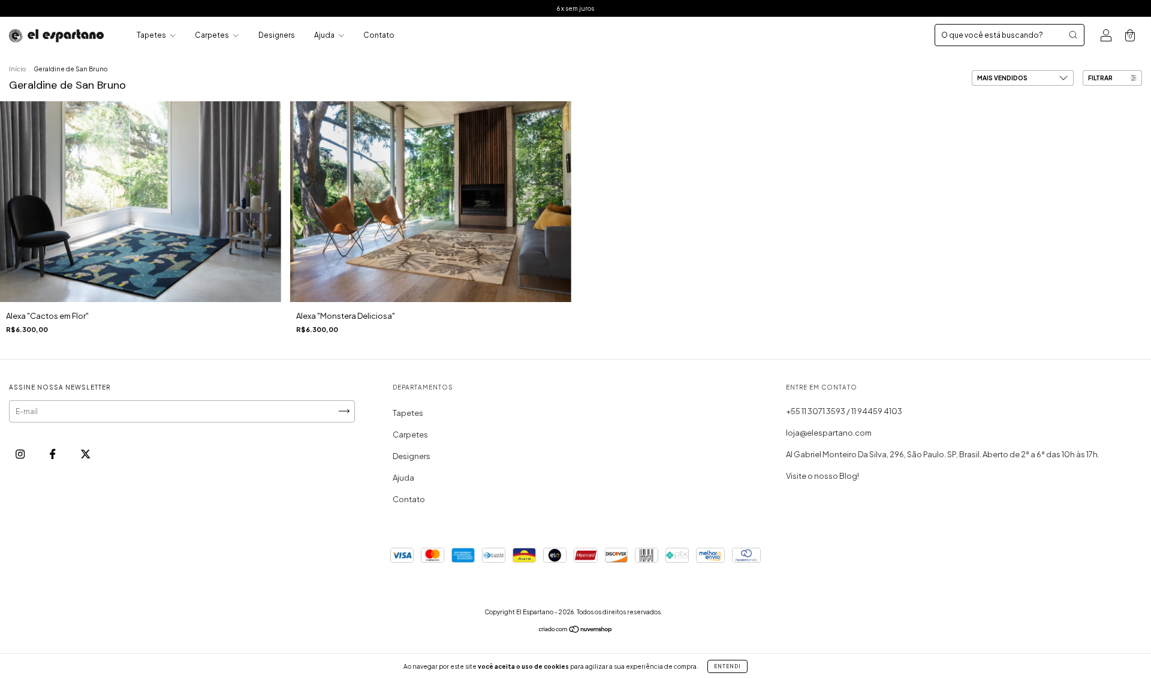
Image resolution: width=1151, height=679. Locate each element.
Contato (378, 35)
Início (17, 69)
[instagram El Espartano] (20, 453)
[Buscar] (1073, 35)
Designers (276, 35)
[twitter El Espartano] (85, 453)
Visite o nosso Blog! (822, 476)
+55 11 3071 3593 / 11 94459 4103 (844, 411)
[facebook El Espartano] (53, 453)
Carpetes (212, 35)
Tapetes (152, 35)
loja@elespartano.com (829, 432)
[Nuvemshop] (575, 630)
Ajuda (325, 35)
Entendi (727, 666)
